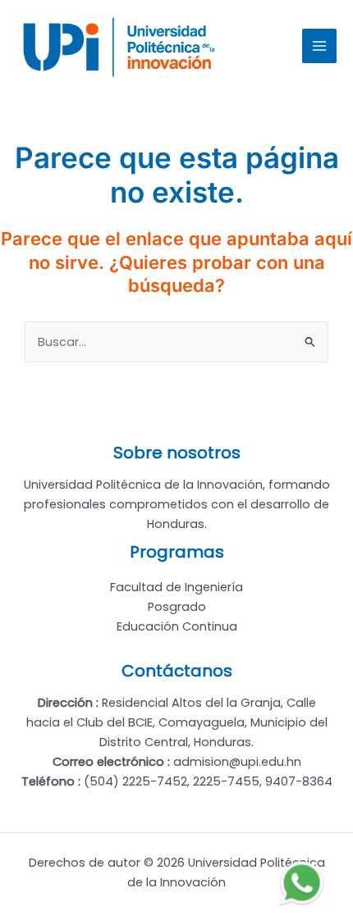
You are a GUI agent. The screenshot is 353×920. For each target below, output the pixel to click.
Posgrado (177, 607)
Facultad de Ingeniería (176, 587)
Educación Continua (177, 626)
